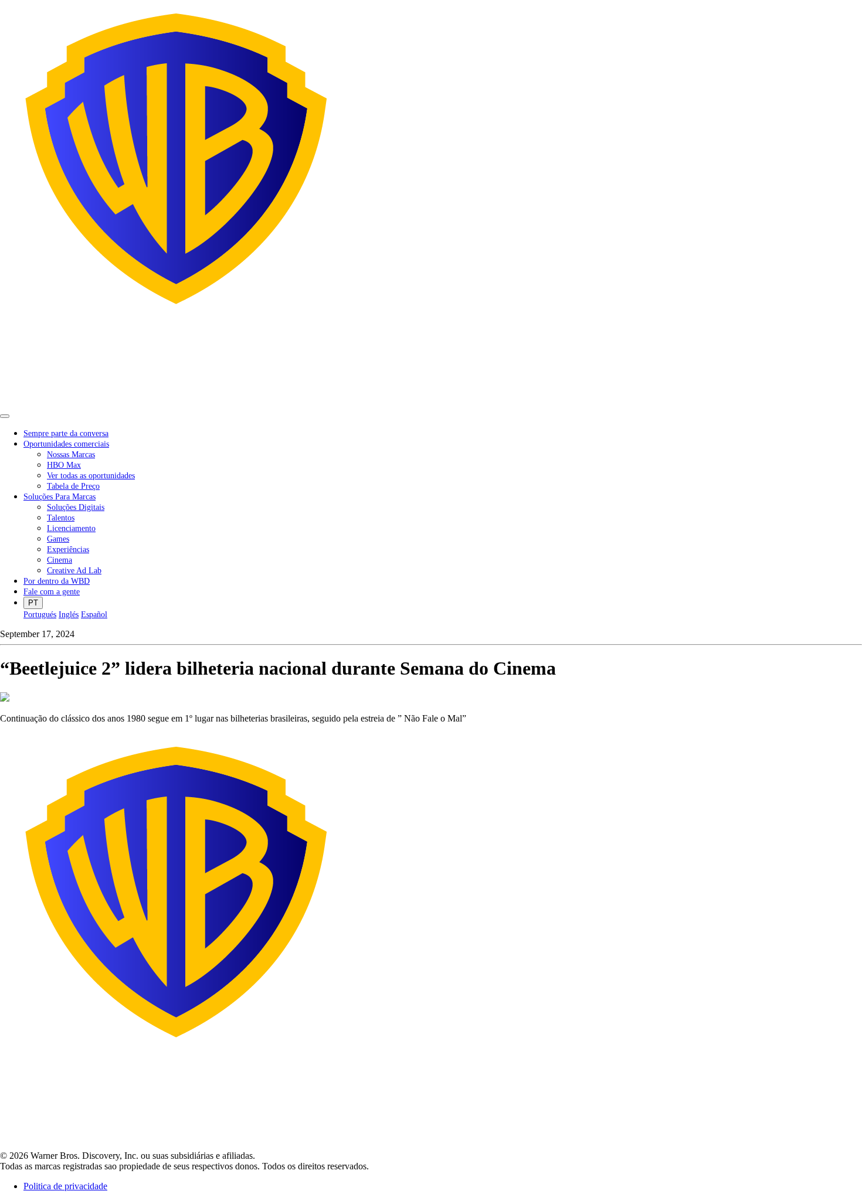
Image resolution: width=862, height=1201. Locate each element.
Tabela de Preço (73, 486)
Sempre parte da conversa (65, 433)
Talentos (60, 517)
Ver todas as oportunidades (91, 475)
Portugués (39, 614)
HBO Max (64, 465)
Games (58, 539)
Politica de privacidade (65, 1186)
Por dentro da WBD (56, 581)
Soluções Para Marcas (59, 496)
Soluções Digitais (75, 507)
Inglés (69, 614)
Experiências (68, 549)
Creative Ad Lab (74, 570)
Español (94, 614)
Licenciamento (71, 528)
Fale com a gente (51, 591)
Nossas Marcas (71, 454)
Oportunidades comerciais (66, 444)
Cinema (59, 560)
